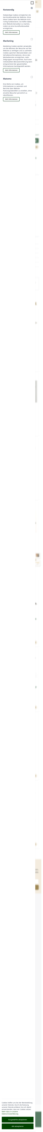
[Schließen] (32, 2)
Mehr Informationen (11, 32)
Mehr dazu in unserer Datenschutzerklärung (10, 1113)
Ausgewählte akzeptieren (17, 1120)
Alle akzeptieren (18, 1126)
